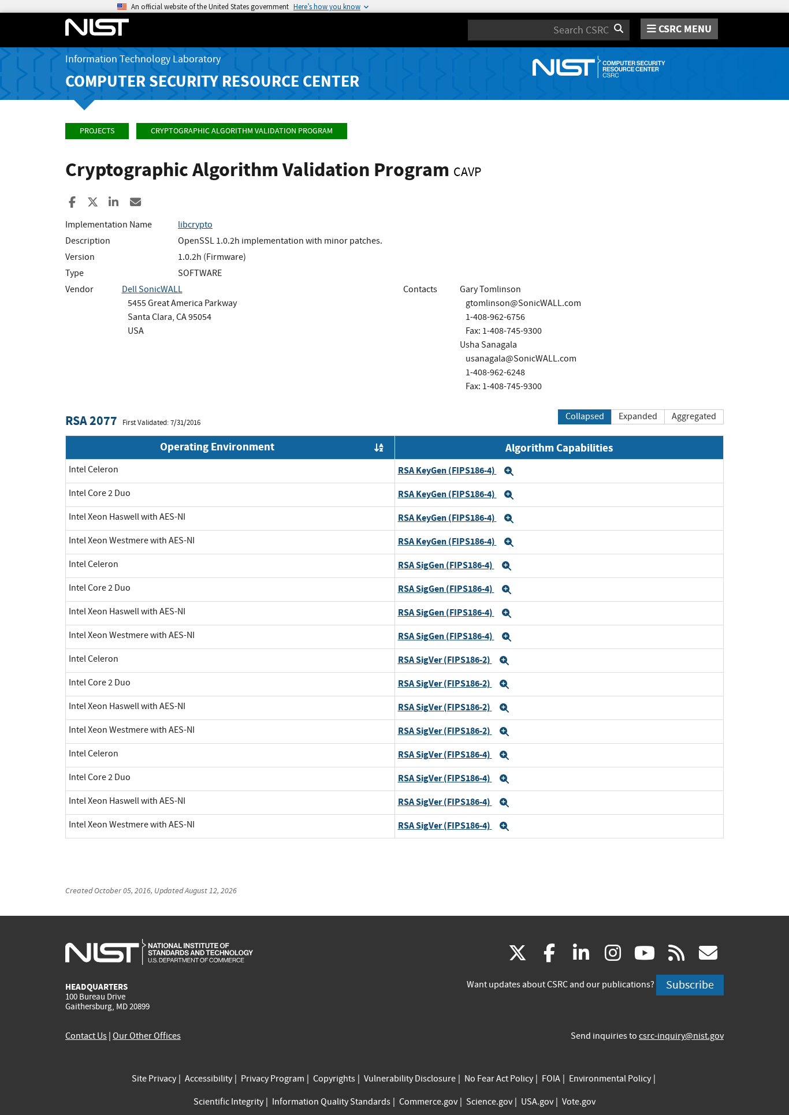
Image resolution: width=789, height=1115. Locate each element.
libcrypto (195, 224)
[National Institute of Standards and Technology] (159, 951)
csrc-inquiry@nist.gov (681, 1036)
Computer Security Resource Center (212, 81)
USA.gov (537, 1101)
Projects (97, 130)
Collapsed (584, 416)
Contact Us (86, 1036)
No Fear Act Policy (498, 1078)
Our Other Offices (147, 1036)
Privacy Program (272, 1078)
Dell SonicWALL (152, 289)
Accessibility (208, 1078)
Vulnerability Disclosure (410, 1078)
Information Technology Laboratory (143, 59)
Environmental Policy (610, 1078)
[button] (509, 471)
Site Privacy (154, 1078)
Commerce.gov (428, 1101)
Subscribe (690, 985)
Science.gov (489, 1101)
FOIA (551, 1078)
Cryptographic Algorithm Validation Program (242, 130)
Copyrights (334, 1078)
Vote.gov (579, 1101)
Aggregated (694, 416)
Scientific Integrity (228, 1101)
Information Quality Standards (331, 1101)
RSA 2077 (91, 421)
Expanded (638, 416)
